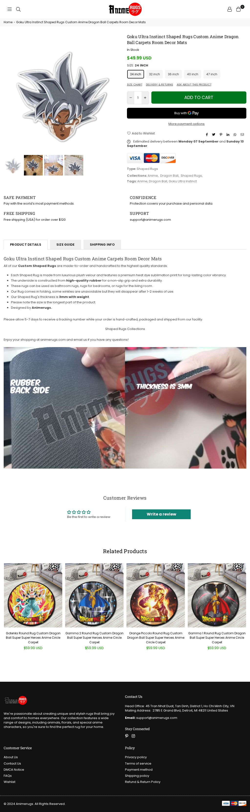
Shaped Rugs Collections (125, 329)
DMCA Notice (14, 769)
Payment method (139, 769)
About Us (11, 757)
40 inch (192, 74)
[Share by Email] (243, 134)
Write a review (161, 514)
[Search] (18, 9)
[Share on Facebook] (207, 134)
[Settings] (229, 9)
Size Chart (134, 85)
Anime (153, 175)
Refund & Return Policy (142, 781)
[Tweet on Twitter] (214, 134)
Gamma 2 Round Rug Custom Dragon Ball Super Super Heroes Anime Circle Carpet (94, 637)
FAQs (8, 775)
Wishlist (9, 781)
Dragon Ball (169, 175)
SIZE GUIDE (65, 244)
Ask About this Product (194, 85)
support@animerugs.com (151, 717)
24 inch (135, 74)
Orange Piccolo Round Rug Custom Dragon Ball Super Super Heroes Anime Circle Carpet (155, 637)
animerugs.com (53, 339)
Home (8, 22)
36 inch (173, 74)
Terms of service (138, 763)
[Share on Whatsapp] (236, 134)
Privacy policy (136, 757)
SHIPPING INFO (102, 244)
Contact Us (12, 763)
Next (119, 93)
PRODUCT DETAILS (25, 244)
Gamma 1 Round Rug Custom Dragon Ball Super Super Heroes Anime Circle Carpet (217, 637)
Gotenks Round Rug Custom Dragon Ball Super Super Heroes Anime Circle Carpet (33, 637)
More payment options (186, 124)
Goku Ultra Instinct (183, 181)
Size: (137, 65)
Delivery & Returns (159, 85)
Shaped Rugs (191, 175)
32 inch (154, 74)
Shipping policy (137, 775)
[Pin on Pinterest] (221, 134)
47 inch (211, 74)
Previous (8, 93)
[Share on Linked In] (228, 134)
